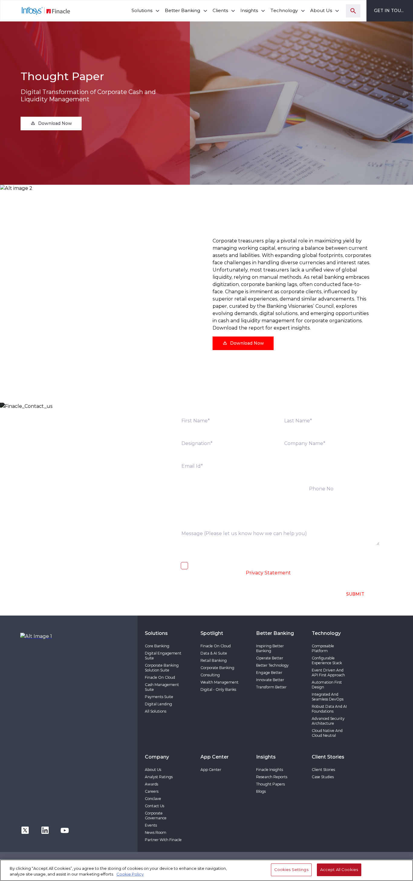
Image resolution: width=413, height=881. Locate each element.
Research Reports (271, 777)
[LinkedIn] (45, 830)
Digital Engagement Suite (163, 655)
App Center (210, 769)
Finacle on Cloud (160, 677)
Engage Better (269, 672)
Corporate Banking (217, 667)
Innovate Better (270, 680)
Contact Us (154, 806)
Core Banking (157, 646)
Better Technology (272, 665)
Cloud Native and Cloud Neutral (327, 733)
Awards (151, 784)
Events (151, 825)
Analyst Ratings (159, 777)
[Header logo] (35, 10)
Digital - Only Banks (218, 689)
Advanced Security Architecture (328, 721)
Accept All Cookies (339, 869)
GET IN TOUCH (391, 10)
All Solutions (155, 711)
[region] (206, 870)
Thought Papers (270, 784)
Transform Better (271, 687)
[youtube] (65, 830)
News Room (155, 832)
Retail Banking (213, 660)
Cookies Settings (291, 869)
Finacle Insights (269, 769)
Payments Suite (159, 696)
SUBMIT (355, 594)
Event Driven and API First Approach (328, 672)
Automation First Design (327, 684)
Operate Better (269, 658)
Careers (151, 791)
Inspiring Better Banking (270, 648)
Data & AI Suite (213, 653)
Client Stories (323, 769)
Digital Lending (158, 704)
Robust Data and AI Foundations (329, 709)
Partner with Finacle (163, 839)
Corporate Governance (156, 815)
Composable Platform (323, 648)
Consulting (210, 675)
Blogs (261, 791)
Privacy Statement (268, 573)
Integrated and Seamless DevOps (327, 696)
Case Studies (323, 777)
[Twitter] (25, 830)
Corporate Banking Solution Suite (162, 667)
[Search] (353, 11)
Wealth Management (219, 682)
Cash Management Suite (162, 687)
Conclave (153, 798)
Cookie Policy (130, 874)
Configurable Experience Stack (327, 660)
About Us (153, 769)
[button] (51, 123)
